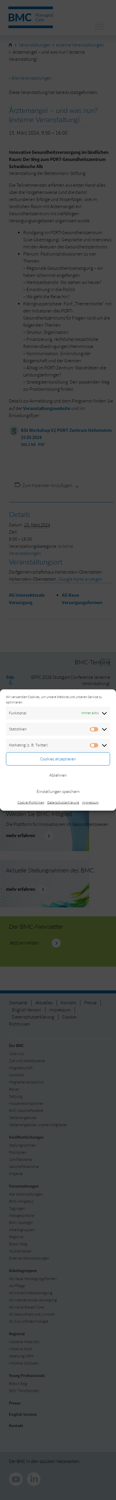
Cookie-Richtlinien (31, 802)
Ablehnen (58, 775)
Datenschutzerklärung (63, 802)
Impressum (90, 802)
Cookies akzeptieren (58, 759)
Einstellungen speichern (58, 791)
